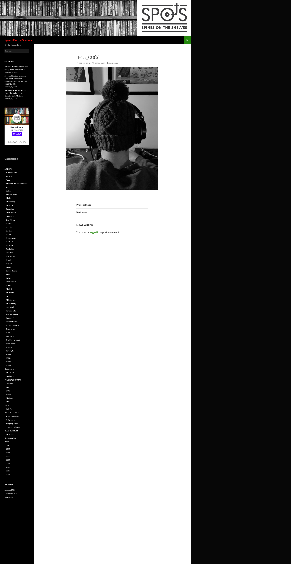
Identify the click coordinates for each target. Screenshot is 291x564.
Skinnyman (10, 329)
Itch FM (9, 409)
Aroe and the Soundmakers (16, 183)
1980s (8, 358)
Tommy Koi (10, 351)
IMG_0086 (113, 63)
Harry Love (10, 256)
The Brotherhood (13, 340)
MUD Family (11, 303)
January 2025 (10, 490)
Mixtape (9, 398)
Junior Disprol (11, 271)
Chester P (10, 216)
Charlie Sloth (11, 212)
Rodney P (10, 318)
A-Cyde (9, 176)
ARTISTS (8, 169)
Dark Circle (10, 220)
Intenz (8, 267)
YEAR (7, 445)
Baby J (8, 191)
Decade (8, 354)
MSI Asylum (10, 300)
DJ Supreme (11, 238)
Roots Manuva (12, 322)
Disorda (9, 223)
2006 (8, 471)
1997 (8, 449)
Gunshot (9, 252)
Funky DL (10, 249)
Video (7, 442)
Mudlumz (10, 376)
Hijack (8, 260)
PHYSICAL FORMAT (13, 380)
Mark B (9, 289)
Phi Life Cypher (12, 314)
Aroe (8, 180)
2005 (8, 467)
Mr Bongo (10, 434)
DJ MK (8, 234)
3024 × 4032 (100, 63)
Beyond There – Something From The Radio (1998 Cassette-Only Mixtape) (15, 93)
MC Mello (10, 292)
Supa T (8, 332)
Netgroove (10, 420)
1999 (8, 456)
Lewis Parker (11, 282)
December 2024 (11, 493)
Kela (8, 274)
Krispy (8, 278)
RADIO (7, 405)
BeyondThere (11, 194)
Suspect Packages (13, 427)
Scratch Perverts (12, 325)
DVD (8, 391)
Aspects (9, 187)
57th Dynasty (11, 172)
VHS (8, 402)
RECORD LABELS (12, 412)
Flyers (8, 394)
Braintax (9, 205)
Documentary (10, 369)
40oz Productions (13, 416)
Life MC (9, 285)
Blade (8, 198)
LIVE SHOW (9, 372)
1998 (8, 452)
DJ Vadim (9, 242)
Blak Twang (10, 202)
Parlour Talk (11, 311)
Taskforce (10, 336)
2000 (8, 460)
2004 (8, 463)
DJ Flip (9, 227)
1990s (8, 362)
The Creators (11, 343)
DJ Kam (9, 231)
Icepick (9, 263)
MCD (8, 296)
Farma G (9, 245)
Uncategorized (10, 438)
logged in (94, 232)
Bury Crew (10, 209)
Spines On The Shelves (18, 40)
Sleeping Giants (12, 423)
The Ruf (9, 347)
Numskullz (10, 307)
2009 (8, 474)
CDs (7, 387)
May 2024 (9, 497)
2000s (8, 365)
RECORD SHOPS (11, 431)
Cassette (9, 383)
